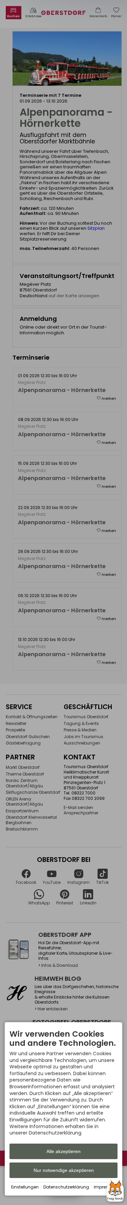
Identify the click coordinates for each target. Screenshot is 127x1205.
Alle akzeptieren (63, 1151)
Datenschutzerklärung (66, 1187)
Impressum (106, 1187)
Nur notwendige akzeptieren (64, 1170)
